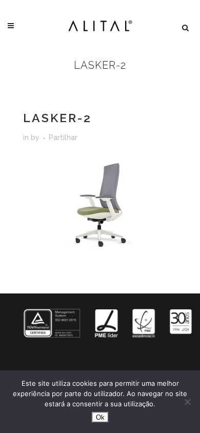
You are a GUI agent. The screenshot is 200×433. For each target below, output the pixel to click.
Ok (100, 417)
